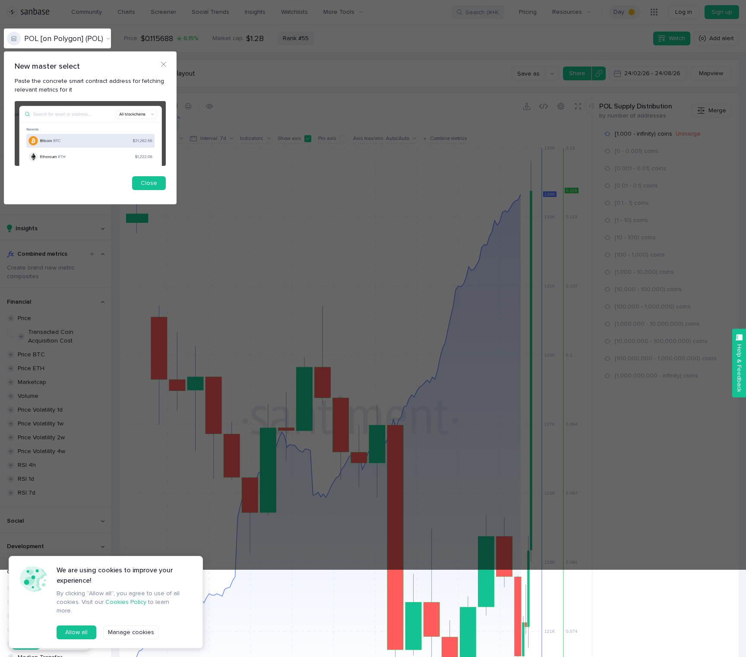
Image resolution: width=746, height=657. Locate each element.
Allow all (76, 632)
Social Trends (210, 12)
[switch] (624, 12)
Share (577, 73)
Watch (677, 38)
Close (149, 183)
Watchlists (294, 12)
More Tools (338, 12)
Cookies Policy (125, 602)
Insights (255, 12)
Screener (163, 12)
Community (86, 12)
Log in (683, 12)
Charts (126, 12)
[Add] (92, 254)
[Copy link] (598, 73)
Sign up (721, 12)
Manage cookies (131, 632)
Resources (567, 12)
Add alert (721, 38)
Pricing (528, 12)
